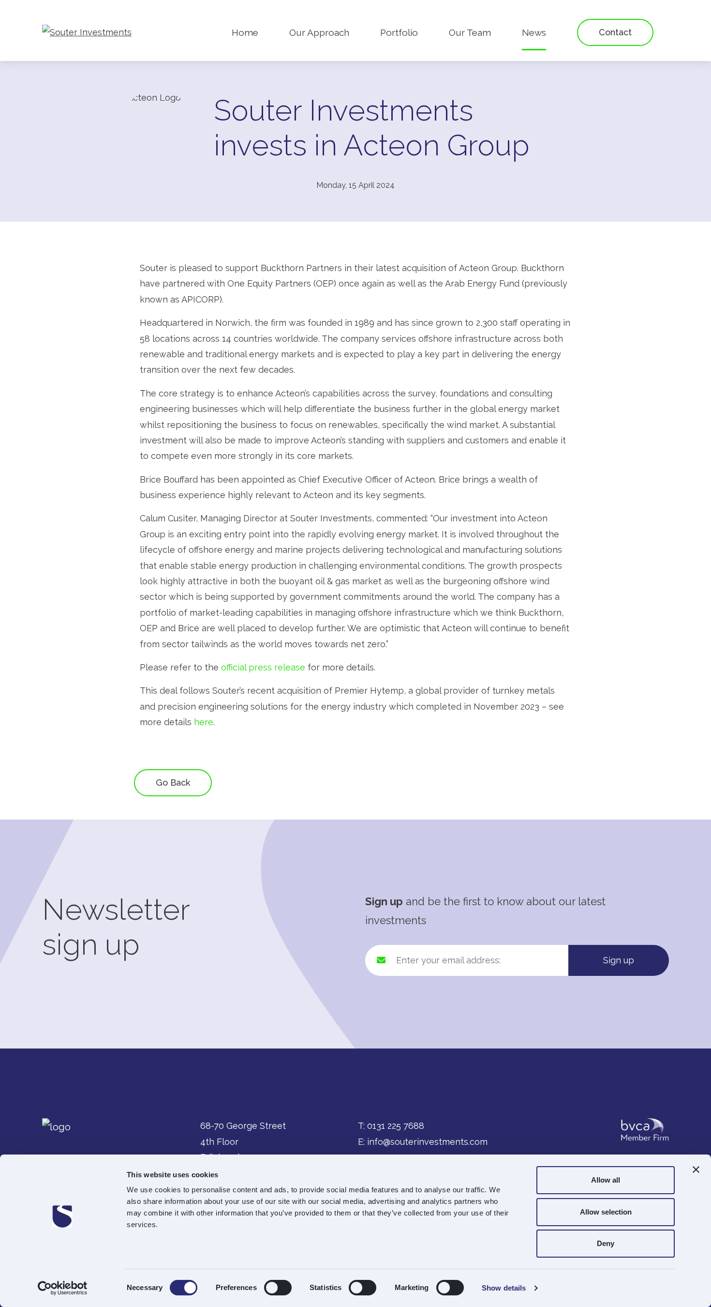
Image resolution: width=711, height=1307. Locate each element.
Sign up (618, 960)
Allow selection (606, 1212)
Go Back (173, 782)
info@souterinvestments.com (427, 1142)
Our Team (470, 32)
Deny (605, 1243)
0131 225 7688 (395, 1126)
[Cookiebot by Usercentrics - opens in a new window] (62, 1288)
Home (245, 32)
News (534, 32)
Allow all (605, 1180)
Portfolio (399, 32)
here (203, 722)
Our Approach (319, 32)
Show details (504, 1288)
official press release (263, 667)
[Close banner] (696, 1169)
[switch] (278, 1287)
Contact (615, 32)
